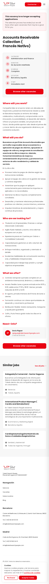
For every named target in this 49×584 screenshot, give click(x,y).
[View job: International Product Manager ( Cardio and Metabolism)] (24, 413)
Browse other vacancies (24, 91)
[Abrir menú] (44, 4)
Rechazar (11, 578)
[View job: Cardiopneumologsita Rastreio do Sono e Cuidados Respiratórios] (24, 439)
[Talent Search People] (9, 4)
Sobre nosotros (8, 496)
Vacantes (6, 492)
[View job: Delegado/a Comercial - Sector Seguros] (24, 383)
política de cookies (32, 573)
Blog (4, 500)
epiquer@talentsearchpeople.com (26, 333)
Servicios (6, 488)
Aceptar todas (28, 578)
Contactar (32, 4)
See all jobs (39, 366)
